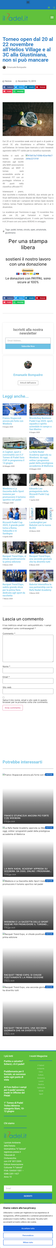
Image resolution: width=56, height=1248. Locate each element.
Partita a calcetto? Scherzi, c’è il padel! (14, 1062)
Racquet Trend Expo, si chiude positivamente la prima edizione (14, 559)
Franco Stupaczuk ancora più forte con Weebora (13, 421)
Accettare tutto (28, 1228)
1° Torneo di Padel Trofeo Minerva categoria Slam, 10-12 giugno (14, 1107)
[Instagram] (54, 7)
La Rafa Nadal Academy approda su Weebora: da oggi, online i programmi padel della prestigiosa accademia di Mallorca (41, 459)
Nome (6, 666)
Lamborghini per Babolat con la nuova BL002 (40, 525)
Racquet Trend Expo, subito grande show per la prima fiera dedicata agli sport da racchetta (14, 590)
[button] (28, 2)
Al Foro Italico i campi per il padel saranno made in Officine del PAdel (15, 1091)
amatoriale (41, 229)
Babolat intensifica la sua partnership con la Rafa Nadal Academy (40, 587)
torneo (20, 229)
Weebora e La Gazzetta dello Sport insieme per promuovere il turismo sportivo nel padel (14, 494)
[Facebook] (49, 7)
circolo (27, 229)
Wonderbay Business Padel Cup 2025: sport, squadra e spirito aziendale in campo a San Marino (41, 424)
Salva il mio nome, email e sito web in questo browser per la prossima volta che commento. (25, 701)
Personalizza (28, 1235)
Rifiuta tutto (28, 1242)
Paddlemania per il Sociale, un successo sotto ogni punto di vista (15, 1075)
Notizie (8, 81)
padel (13, 229)
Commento (9, 633)
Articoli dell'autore (28, 383)
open (33, 229)
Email (6, 677)
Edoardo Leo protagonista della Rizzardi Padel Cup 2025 (39, 492)
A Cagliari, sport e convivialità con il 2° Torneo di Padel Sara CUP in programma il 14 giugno (13, 457)
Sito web (7, 687)
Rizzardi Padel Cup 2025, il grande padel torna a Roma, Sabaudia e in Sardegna (13, 528)
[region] (28, 1226)
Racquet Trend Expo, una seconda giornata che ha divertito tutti (40, 559)
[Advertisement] (28, 739)
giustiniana (10, 233)
